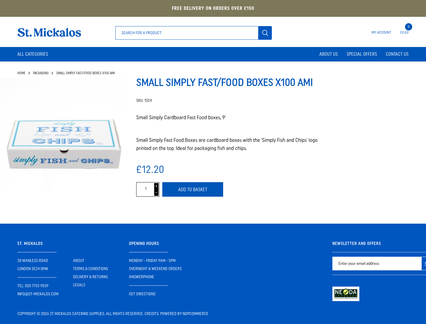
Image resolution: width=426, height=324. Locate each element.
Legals (79, 285)
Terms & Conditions (90, 268)
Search (265, 33)
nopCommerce (195, 313)
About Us (328, 54)
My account (381, 32)
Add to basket (192, 189)
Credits (152, 313)
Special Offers (362, 54)
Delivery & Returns (90, 276)
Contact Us (397, 54)
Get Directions (142, 294)
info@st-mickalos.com (38, 294)
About (78, 260)
